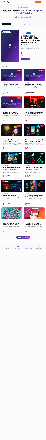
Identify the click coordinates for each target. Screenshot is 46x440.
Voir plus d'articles (22, 237)
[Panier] (33, 2)
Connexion (39, 1)
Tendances (32, 24)
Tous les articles (6, 24)
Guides (15, 24)
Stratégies (24, 24)
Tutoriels (41, 24)
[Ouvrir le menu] (43, 2)
